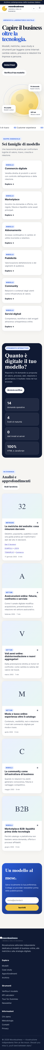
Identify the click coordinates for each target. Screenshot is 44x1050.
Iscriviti (22, 907)
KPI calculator (8, 995)
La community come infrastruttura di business (19, 773)
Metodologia (7, 1020)
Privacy (5, 1028)
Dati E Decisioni (10, 544)
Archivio (5, 977)
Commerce (20, 552)
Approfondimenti (9, 973)
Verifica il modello (10, 991)
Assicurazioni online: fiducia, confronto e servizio (21, 597)
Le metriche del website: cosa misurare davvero (22, 528)
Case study (7, 970)
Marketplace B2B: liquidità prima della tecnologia (20, 830)
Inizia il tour (9, 65)
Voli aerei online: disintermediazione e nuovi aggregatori (20, 656)
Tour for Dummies (10, 999)
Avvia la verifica (14, 390)
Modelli (5, 966)
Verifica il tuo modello (14, 72)
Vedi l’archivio (10, 487)
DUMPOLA (8, 548)
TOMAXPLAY (9, 552)
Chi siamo (6, 1016)
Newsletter (7, 1003)
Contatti (5, 1024)
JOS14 (16, 548)
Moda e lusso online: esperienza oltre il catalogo (20, 715)
